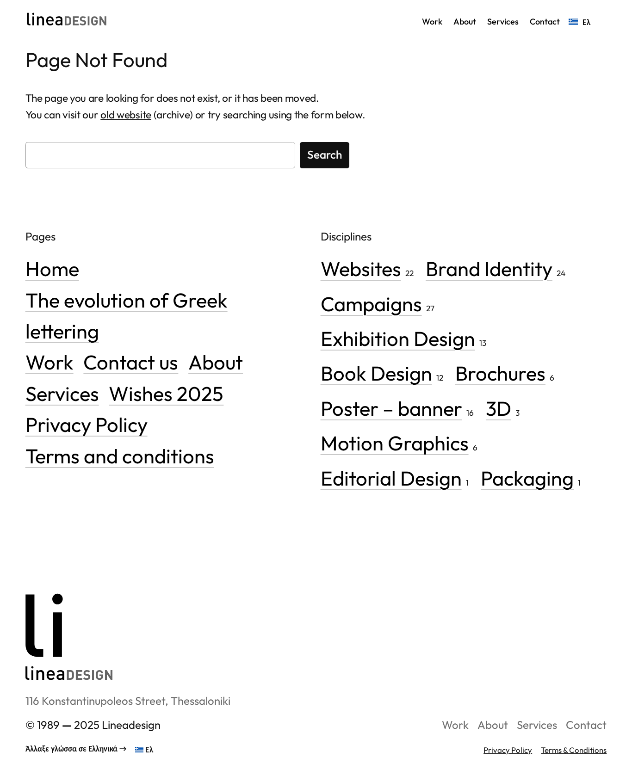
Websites (361, 268)
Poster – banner (391, 408)
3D (498, 408)
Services (62, 393)
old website (125, 114)
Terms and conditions (119, 455)
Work (49, 362)
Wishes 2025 (166, 393)
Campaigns (371, 303)
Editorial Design (391, 478)
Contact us (130, 362)
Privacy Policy (86, 424)
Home (52, 268)
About (215, 362)
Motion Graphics (395, 443)
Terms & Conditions (574, 750)
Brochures (500, 373)
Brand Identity (489, 268)
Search (324, 154)
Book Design (376, 373)
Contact (586, 725)
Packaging (527, 478)
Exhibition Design (398, 338)
